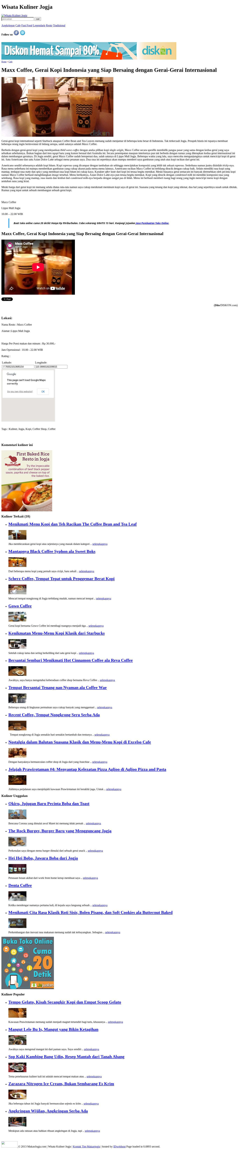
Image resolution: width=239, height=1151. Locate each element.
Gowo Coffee (20, 606)
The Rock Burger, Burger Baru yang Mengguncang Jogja (59, 831)
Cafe (18, 25)
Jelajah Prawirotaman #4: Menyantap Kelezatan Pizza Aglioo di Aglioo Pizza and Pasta (87, 769)
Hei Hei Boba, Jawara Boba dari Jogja (43, 858)
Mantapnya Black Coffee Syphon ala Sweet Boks (51, 551)
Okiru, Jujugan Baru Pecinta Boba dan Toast (48, 803)
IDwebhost (119, 1146)
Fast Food (26, 25)
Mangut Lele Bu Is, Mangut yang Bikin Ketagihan (53, 1029)
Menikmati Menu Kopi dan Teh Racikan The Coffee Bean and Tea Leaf (72, 524)
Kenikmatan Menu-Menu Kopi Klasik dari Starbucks (56, 633)
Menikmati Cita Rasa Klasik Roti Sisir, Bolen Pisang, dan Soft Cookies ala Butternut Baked (90, 912)
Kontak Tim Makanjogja (86, 1146)
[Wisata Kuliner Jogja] (9, 1146)
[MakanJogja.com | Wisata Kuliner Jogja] (14, 15)
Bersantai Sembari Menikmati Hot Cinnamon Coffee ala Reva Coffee (70, 660)
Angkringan (8, 25)
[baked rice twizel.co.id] (26, 510)
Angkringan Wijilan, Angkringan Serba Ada (48, 1111)
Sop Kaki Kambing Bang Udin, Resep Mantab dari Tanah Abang (66, 1056)
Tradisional (59, 25)
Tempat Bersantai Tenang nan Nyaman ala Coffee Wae (57, 687)
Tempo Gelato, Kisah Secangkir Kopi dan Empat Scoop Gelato (64, 1002)
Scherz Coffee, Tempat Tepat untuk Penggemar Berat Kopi (61, 578)
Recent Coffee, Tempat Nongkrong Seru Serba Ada (54, 715)
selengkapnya (99, 543)
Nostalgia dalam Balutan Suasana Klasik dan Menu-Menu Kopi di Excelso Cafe (79, 742)
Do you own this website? (20, 391)
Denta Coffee (20, 885)
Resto (49, 25)
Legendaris (39, 25)
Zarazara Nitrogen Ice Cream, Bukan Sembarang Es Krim (61, 1083)
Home (3, 61)
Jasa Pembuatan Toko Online (152, 223)
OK (43, 391)
